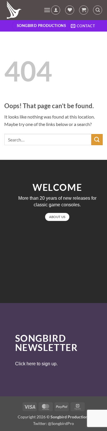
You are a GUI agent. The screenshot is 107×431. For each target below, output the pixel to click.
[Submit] (97, 139)
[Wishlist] (69, 10)
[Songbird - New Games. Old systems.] (21, 10)
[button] (47, 10)
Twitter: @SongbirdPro (53, 423)
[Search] (97, 10)
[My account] (55, 10)
